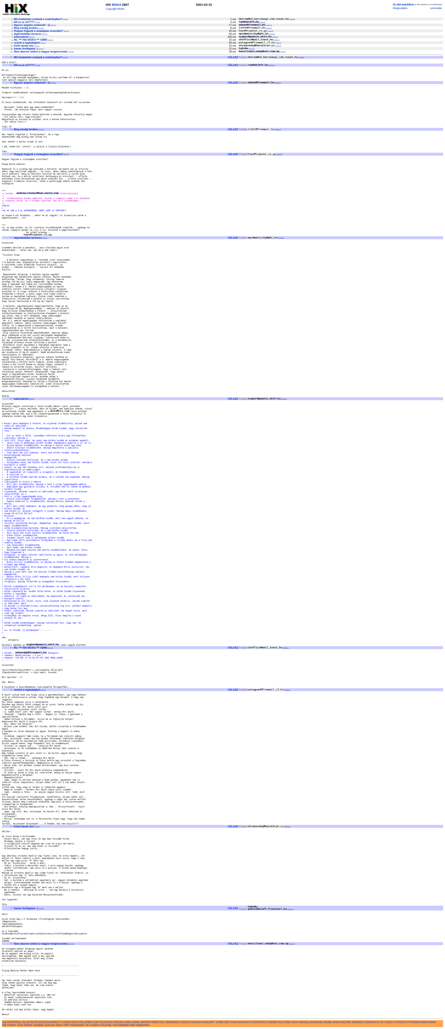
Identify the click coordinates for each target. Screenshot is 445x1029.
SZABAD (38, 1025)
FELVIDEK (85, 1022)
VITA (115, 1025)
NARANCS (358, 1022)
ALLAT (26, 1022)
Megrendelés (400, 8)
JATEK (220, 1022)
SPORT (28, 1025)
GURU (127, 1022)
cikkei (292, 19)
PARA (423, 1022)
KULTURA (284, 1022)
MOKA (116, 4)
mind (65, 19)
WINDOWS (142, 1025)
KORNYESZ (259, 1022)
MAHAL (318, 1022)
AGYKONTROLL (12, 1022)
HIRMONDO (172, 1022)
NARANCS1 (372, 1022)
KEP (227, 1022)
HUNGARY (208, 1022)
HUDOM (196, 1022)
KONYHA (235, 1022)
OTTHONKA (412, 1022)
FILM (95, 1022)
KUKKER (272, 1022)
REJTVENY (9, 1025)
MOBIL (328, 1022)
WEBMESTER (127, 1025)
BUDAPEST (53, 1022)
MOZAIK (346, 1022)
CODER (66, 1022)
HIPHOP (145, 1022)
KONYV (246, 1022)
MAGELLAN (306, 1022)
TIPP (66, 1025)
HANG (136, 1022)
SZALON (49, 1025)
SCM (20, 1025)
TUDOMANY (77, 1025)
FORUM (118, 1022)
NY (382, 1022)
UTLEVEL (106, 1025)
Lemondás (436, 8)
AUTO (34, 1022)
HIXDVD (185, 1022)
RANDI (432, 1022)
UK (87, 1025)
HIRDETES (157, 1022)
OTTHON (399, 1022)
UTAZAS (95, 1025)
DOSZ (75, 1022)
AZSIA (42, 1022)
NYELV (389, 1022)
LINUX (295, 1022)
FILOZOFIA (105, 1022)
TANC (58, 1025)
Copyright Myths (115, 8)
